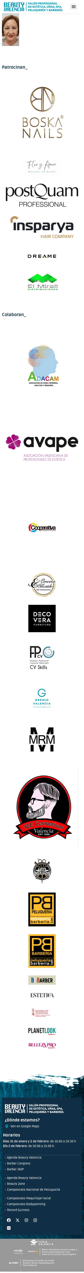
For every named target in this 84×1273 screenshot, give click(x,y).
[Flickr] (9, 1228)
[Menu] (73, 7)
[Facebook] (9, 1220)
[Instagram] (26, 1220)
